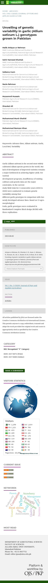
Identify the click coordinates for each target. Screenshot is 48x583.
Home (5, 11)
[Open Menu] (2, 2)
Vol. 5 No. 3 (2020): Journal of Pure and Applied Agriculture (20, 15)
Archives (13, 11)
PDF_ (10, 222)
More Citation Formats (15, 269)
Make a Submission (14, 371)
